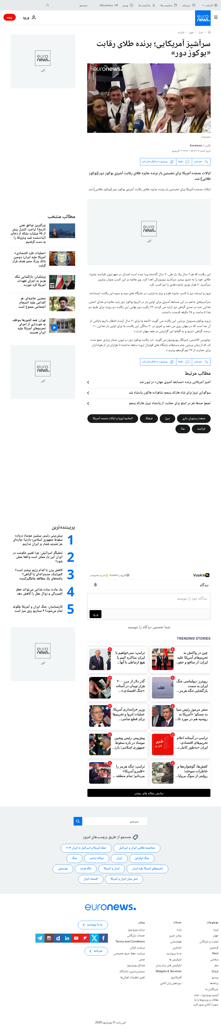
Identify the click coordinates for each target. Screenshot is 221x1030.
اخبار (201, 33)
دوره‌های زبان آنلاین (171, 983)
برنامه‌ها (214, 983)
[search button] (47, 5)
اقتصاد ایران (91, 879)
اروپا (215, 930)
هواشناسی (176, 941)
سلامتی (214, 959)
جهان (191, 33)
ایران (119, 858)
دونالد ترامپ (97, 858)
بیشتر (141, 923)
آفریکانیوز (176, 977)
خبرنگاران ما (211, 989)
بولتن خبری (175, 936)
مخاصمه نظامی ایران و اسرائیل (137, 848)
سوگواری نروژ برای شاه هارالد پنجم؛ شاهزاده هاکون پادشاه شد (170, 393)
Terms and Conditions (130, 941)
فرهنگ (149, 418)
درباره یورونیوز (136, 930)
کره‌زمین (214, 947)
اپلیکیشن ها (175, 959)
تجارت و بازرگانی (208, 941)
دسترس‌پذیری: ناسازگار (132, 971)
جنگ (74, 858)
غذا (183, 428)
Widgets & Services (169, 971)
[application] (149, 98)
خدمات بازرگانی (136, 936)
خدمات (177, 923)
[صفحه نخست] (209, 33)
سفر (216, 965)
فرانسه (181, 33)
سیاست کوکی (137, 947)
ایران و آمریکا (112, 868)
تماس (142, 959)
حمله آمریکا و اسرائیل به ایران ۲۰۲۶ (86, 848)
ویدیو (215, 977)
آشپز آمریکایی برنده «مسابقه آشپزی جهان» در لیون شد (175, 382)
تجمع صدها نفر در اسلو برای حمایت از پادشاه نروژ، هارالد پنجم (170, 403)
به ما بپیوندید (174, 953)
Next (215, 953)
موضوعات (212, 923)
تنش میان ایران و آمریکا (124, 879)
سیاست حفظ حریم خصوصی (129, 953)
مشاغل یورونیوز (136, 965)
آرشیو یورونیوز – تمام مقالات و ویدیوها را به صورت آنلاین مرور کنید (205, 1000)
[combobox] (69, 5)
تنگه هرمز (85, 868)
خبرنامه (98, 951)
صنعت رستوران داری (193, 418)
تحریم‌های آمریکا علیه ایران (147, 868)
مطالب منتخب (61, 216)
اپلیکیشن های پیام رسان (169, 965)
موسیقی (63, 868)
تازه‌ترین (177, 947)
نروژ (167, 418)
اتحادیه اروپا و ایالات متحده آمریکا (113, 418)
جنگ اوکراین (142, 858)
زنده (9, 17)
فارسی (209, 5)
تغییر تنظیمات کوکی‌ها (132, 977)
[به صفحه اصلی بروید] (203, 18)
